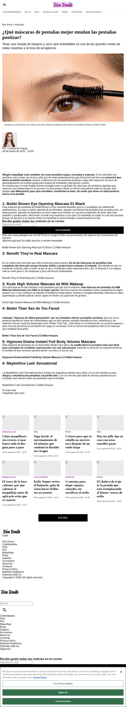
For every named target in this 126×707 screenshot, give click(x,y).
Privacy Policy (10, 569)
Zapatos (76, 12)
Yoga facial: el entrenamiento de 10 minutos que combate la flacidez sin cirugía (46, 444)
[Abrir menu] (4, 4)
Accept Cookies (63, 701)
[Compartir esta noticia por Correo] (28, 154)
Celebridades (12, 12)
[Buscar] (4, 609)
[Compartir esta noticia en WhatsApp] (6, 154)
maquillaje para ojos (13, 393)
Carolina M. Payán (17, 148)
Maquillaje (50, 12)
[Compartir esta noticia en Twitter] (21, 154)
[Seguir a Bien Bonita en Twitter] (11, 651)
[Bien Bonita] (63, 4)
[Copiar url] (9, 163)
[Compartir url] (5, 169)
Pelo (28, 12)
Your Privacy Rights (63, 683)
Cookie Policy (40, 677)
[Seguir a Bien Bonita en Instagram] (18, 651)
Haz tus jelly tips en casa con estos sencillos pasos (110, 440)
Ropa (65, 12)
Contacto (7, 566)
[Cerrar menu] (3, 598)
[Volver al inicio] (10, 590)
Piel (37, 12)
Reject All (63, 692)
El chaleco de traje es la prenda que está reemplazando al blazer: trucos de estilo (109, 489)
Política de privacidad (70, 235)
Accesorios (94, 12)
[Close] (121, 671)
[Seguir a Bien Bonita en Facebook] (4, 651)
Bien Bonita (7, 24)
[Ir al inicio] (63, 531)
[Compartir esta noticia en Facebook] (13, 154)
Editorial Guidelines (13, 572)
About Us (7, 563)
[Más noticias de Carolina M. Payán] (9, 133)
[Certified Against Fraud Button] (13, 580)
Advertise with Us (11, 574)
